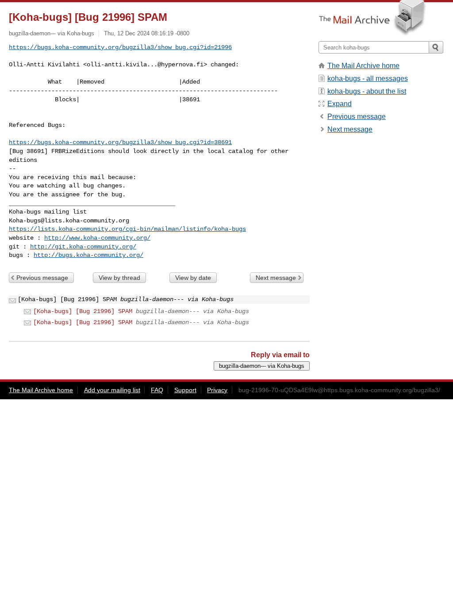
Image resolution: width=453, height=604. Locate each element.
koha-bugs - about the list (366, 91)
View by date (193, 277)
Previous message (42, 277)
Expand (339, 103)
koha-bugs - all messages (367, 78)
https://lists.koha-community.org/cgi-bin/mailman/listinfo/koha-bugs (127, 229)
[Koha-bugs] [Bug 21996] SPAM (82, 311)
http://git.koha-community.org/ (83, 246)
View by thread (119, 277)
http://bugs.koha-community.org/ (88, 255)
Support (185, 390)
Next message (276, 277)
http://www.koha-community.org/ (97, 237)
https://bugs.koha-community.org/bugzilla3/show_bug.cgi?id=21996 (120, 47)
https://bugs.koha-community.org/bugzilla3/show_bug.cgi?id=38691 (120, 142)
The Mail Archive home (363, 65)
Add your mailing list (112, 390)
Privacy (217, 390)
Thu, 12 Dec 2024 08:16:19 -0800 (146, 33)
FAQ (157, 390)
